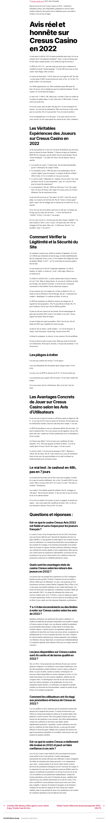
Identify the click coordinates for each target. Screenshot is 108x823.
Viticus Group (14, 818)
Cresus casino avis (37, 1)
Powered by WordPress (29, 818)
